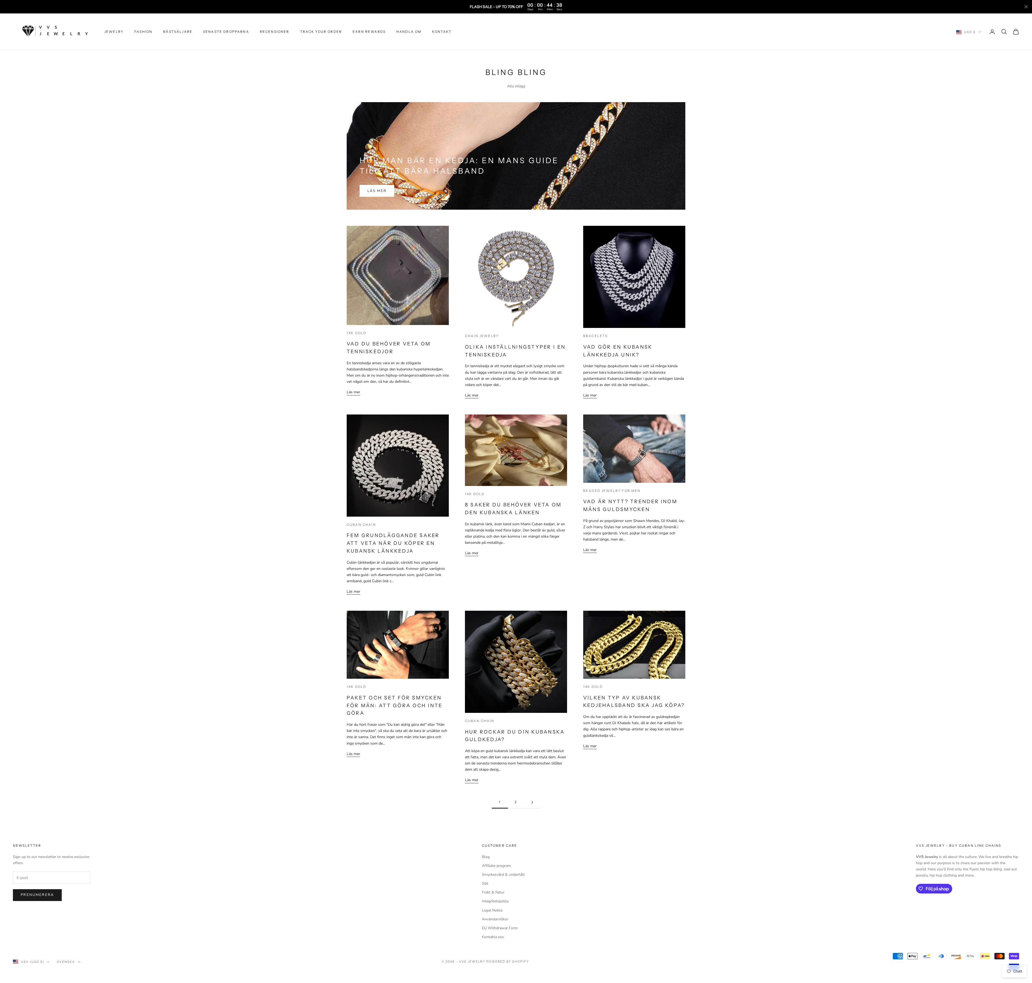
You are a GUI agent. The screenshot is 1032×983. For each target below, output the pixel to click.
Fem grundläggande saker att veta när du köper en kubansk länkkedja (393, 543)
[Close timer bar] (1026, 6)
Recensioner (274, 32)
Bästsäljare (177, 32)
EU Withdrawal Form (500, 928)
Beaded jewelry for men (612, 491)
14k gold (356, 333)
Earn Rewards (369, 32)
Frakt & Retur (493, 892)
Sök (485, 883)
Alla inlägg (516, 86)
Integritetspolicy (495, 901)
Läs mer (376, 190)
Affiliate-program (496, 865)
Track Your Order (321, 32)
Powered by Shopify (507, 961)
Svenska (66, 962)
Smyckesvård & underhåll (503, 874)
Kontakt (442, 32)
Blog (486, 856)
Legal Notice (492, 910)
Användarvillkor (495, 919)
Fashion (143, 32)
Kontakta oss (493, 936)
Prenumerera (37, 894)
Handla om (408, 32)
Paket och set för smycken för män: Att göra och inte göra (394, 705)
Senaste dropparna (226, 32)
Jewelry (114, 32)
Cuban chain (361, 525)
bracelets (595, 336)
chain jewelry (482, 336)
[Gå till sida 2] (532, 802)
